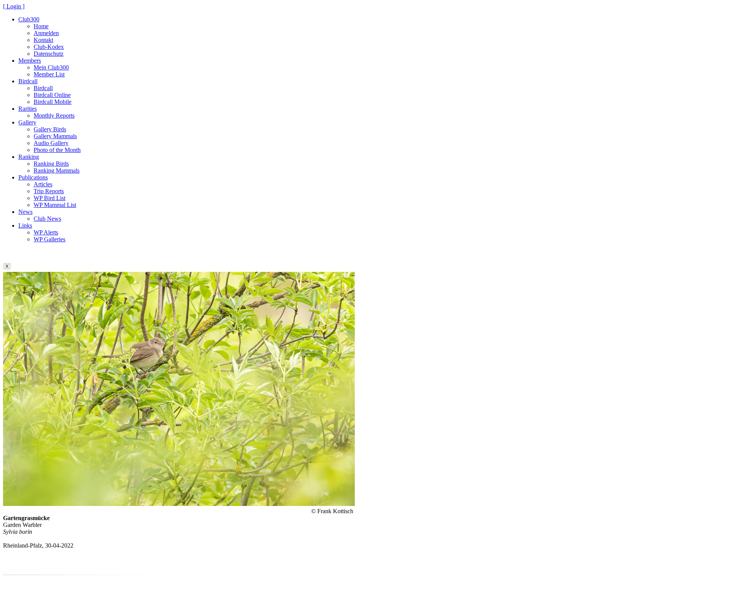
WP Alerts (46, 232)
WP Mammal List (55, 205)
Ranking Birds (51, 163)
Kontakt (43, 40)
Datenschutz (48, 53)
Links (25, 225)
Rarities (27, 108)
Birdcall (27, 81)
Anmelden (46, 33)
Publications (33, 177)
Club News (47, 218)
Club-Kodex (49, 47)
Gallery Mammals (55, 136)
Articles (43, 184)
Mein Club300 (51, 67)
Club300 (28, 19)
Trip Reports (49, 191)
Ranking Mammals (57, 170)
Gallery (27, 122)
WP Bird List (49, 198)
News (25, 211)
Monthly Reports (54, 115)
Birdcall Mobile (52, 102)
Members (29, 60)
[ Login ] (13, 6)
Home (41, 26)
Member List (49, 74)
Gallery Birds (50, 129)
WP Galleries (49, 239)
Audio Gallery (51, 143)
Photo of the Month (57, 150)
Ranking (28, 157)
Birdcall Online (52, 95)
